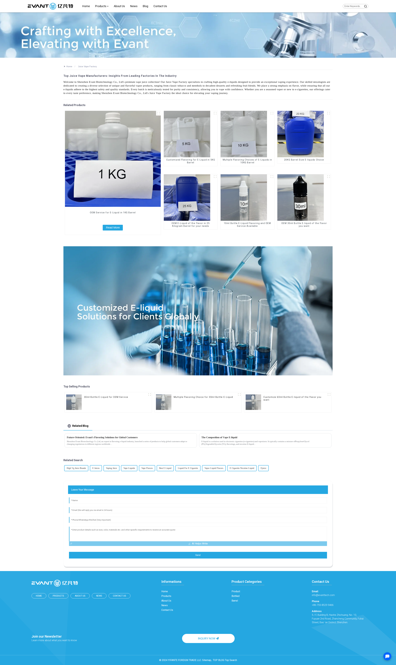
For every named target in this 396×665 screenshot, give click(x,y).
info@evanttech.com (323, 593)
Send (197, 555)
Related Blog (80, 425)
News (99, 596)
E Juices (95, 468)
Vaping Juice (111, 468)
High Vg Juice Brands (76, 468)
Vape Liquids (129, 468)
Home (69, 66)
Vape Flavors (147, 468)
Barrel (235, 600)
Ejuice (263, 468)
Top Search (231, 660)
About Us (80, 596)
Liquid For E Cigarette (188, 468)
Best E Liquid (165, 468)
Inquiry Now (206, 638)
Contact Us (119, 596)
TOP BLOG (218, 660)
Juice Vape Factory (87, 66)
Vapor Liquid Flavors (213, 468)
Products (58, 596)
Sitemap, (207, 660)
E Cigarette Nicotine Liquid (242, 468)
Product (236, 591)
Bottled (235, 596)
